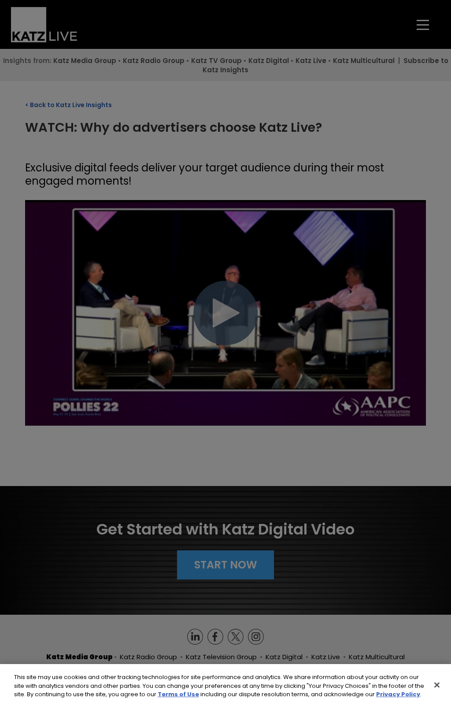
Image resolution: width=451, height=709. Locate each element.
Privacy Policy (398, 694)
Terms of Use (178, 694)
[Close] (437, 685)
